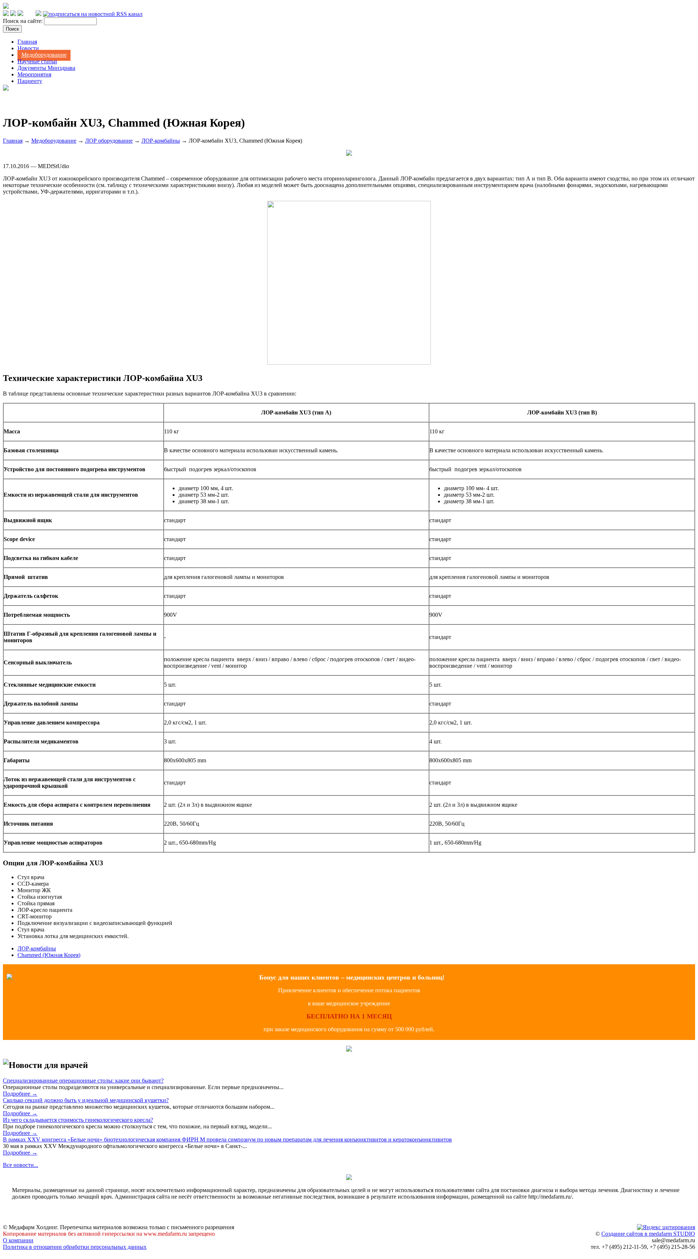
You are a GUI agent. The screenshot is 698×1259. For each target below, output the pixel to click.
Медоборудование (44, 55)
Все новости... (20, 1165)
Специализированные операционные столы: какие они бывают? (83, 1080)
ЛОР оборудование (109, 141)
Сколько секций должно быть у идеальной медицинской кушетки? (86, 1100)
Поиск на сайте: (23, 21)
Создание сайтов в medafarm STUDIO (648, 1234)
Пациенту (29, 81)
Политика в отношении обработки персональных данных (75, 1247)
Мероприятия (34, 74)
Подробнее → (20, 1094)
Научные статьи (37, 61)
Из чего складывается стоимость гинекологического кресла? (78, 1120)
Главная (27, 42)
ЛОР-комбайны (160, 141)
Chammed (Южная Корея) (48, 955)
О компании (18, 1240)
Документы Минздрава (46, 68)
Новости (28, 48)
